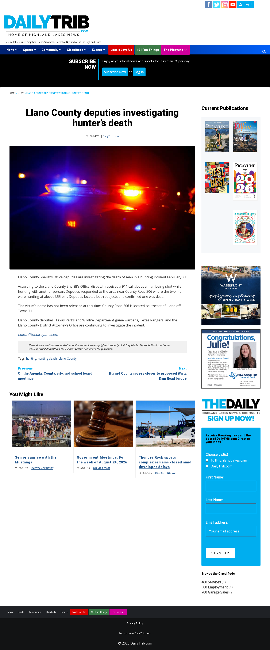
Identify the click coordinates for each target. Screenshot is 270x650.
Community (50, 49)
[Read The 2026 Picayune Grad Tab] (245, 181)
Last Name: (214, 499)
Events (97, 49)
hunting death (47, 358)
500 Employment (214, 587)
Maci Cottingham (165, 472)
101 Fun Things (148, 49)
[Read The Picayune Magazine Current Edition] (217, 137)
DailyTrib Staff (101, 468)
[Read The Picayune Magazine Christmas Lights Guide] (245, 227)
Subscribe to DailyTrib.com (135, 633)
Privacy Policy (135, 623)
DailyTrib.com (111, 136)
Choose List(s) (217, 454)
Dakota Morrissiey (42, 468)
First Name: (215, 477)
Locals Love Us (121, 49)
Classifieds (75, 49)
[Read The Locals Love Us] (217, 178)
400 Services (211, 582)
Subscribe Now (115, 72)
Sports (28, 49)
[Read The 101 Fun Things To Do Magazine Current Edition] (245, 137)
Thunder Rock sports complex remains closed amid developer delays (165, 462)
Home (11, 93)
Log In (139, 72)
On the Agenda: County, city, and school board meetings (55, 373)
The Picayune (173, 49)
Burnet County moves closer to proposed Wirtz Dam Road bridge (148, 373)
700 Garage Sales (215, 592)
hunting (31, 358)
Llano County (67, 358)
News (10, 49)
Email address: (217, 522)
